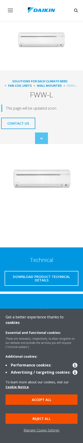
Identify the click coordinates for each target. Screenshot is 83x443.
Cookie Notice (17, 387)
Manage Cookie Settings (41, 430)
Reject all (42, 418)
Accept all (41, 399)
